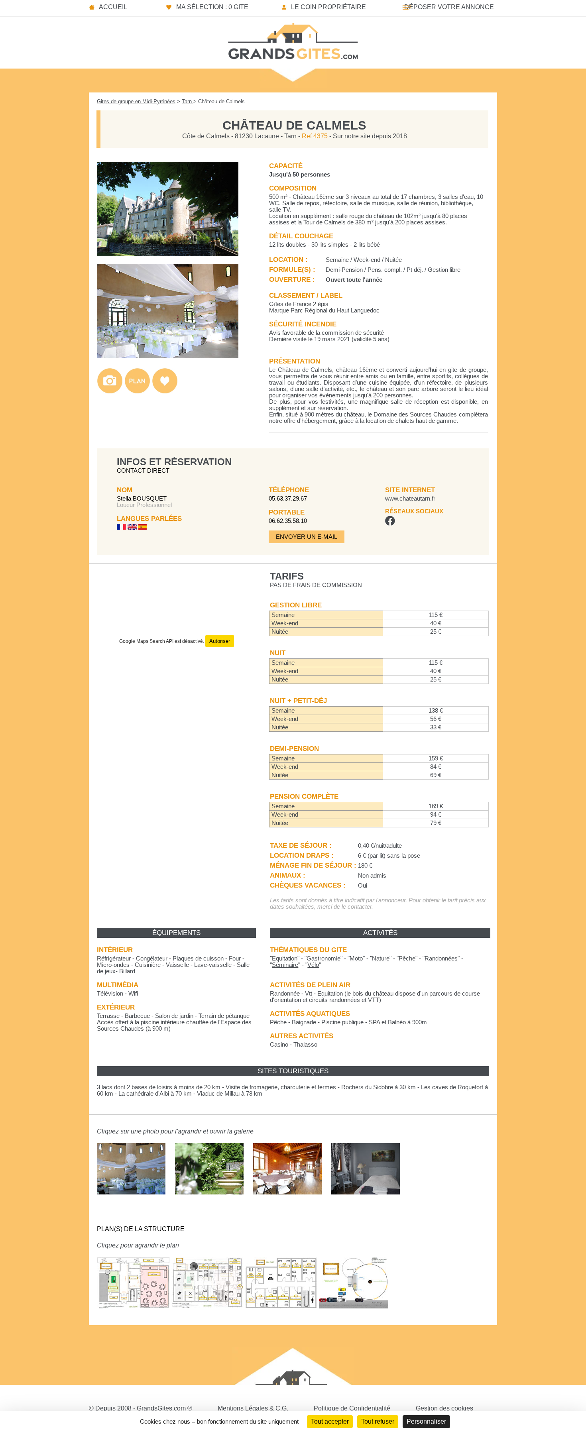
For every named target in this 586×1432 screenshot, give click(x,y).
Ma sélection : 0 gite (212, 7)
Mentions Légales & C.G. (253, 1408)
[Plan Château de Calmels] (133, 1314)
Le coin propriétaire (328, 7)
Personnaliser (426, 1421)
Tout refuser (377, 1421)
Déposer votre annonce (449, 7)
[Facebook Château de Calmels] (390, 524)
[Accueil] (293, 39)
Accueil (113, 7)
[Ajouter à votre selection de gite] (165, 391)
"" (284, 958)
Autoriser (219, 641)
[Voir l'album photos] (110, 391)
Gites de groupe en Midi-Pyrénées (136, 101)
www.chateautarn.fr (410, 498)
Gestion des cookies (444, 1408)
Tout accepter (330, 1421)
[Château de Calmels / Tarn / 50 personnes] (167, 254)
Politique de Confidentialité (352, 1408)
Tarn (187, 101)
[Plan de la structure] (137, 391)
